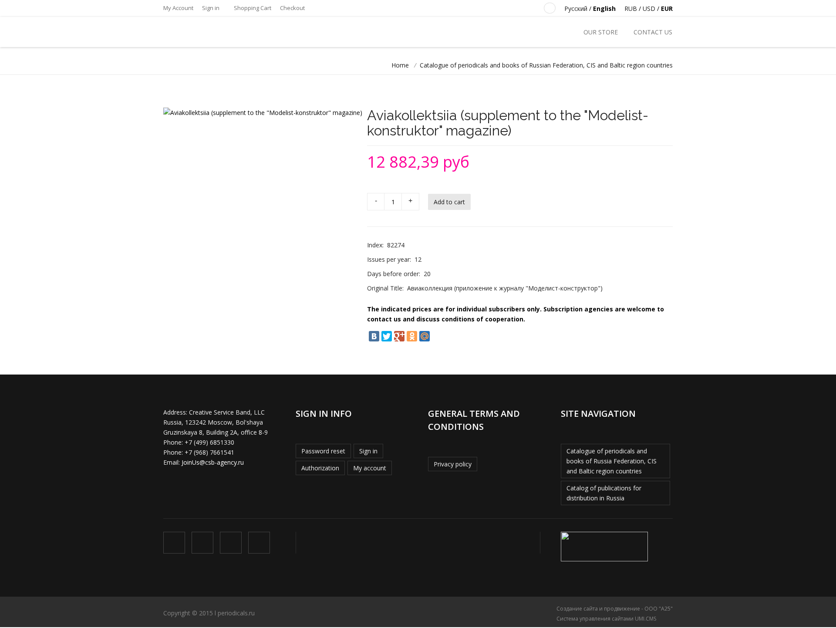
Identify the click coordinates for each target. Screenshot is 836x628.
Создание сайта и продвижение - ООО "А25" (614, 608)
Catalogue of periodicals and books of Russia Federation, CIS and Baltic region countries (611, 461)
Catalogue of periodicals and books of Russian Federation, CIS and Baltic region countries (546, 65)
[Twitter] (386, 336)
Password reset (323, 451)
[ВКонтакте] (374, 336)
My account (369, 468)
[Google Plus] (399, 336)
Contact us (653, 32)
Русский (575, 8)
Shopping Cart (252, 8)
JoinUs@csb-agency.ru (213, 462)
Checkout (292, 8)
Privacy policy (453, 464)
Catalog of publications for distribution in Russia (603, 493)
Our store (600, 32)
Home (400, 65)
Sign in (210, 8)
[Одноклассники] (412, 336)
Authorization (320, 468)
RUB (630, 8)
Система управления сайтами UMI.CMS (606, 618)
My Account (178, 8)
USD (649, 8)
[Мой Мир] (424, 336)
